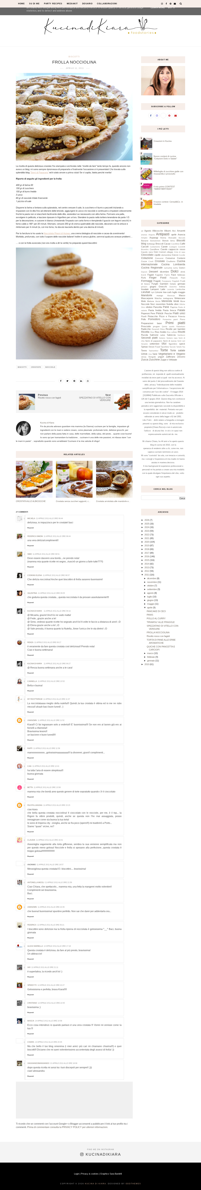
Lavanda (170, 289)
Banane (144, 241)
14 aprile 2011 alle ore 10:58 (48, 1021)
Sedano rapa (171, 338)
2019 (147, 545)
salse (162, 335)
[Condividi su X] (67, 380)
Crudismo (170, 261)
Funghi (155, 284)
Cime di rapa (179, 252)
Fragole (157, 281)
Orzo (143, 307)
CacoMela (175, 244)
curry (175, 268)
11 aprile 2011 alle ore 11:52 (51, 720)
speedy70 (32, 985)
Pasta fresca (169, 310)
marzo (150, 653)
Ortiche (182, 304)
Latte (163, 289)
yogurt (161, 356)
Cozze (144, 261)
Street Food (154, 347)
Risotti (181, 331)
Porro (182, 319)
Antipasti (162, 234)
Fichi (143, 277)
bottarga (151, 244)
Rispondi (30, 528)
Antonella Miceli (35, 882)
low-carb (167, 292)
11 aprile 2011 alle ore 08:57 (56, 575)
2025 (147, 523)
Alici (174, 231)
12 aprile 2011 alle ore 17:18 (57, 946)
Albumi (167, 230)
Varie (154, 354)
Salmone (154, 335)
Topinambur (153, 351)
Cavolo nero (147, 252)
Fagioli (150, 275)
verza (143, 357)
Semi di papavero (153, 341)
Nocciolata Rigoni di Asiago (57, 233)
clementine (166, 255)
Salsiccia (171, 335)
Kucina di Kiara (34, 611)
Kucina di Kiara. (96, 1184)
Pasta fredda (154, 310)
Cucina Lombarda (173, 264)
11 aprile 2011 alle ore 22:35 (51, 907)
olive (176, 304)
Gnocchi (163, 286)
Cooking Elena (34, 575)
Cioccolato (147, 254)
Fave (173, 275)
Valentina (32, 593)
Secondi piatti (149, 337)
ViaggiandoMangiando (38, 1063)
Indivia (182, 287)
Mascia (30, 1021)
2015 (147, 560)
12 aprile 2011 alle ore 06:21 (50, 925)
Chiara (30, 1042)
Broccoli (159, 243)
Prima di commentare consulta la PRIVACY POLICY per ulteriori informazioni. (67, 1127)
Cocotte (182, 255)
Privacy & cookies (89, 1173)
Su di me (34, 4)
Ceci (156, 252)
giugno (153, 286)
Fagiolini (159, 275)
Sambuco (181, 335)
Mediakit (72, 4)
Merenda (167, 301)
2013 (147, 567)
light (153, 292)
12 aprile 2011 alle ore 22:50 (51, 1003)
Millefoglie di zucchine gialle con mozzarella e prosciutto (168, 172)
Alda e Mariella (35, 946)
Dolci (174, 271)
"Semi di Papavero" (39, 172)
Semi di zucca (170, 341)
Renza (30, 642)
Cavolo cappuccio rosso (173, 249)
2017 (147, 553)
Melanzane (180, 298)
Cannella (32, 681)
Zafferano (170, 356)
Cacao (167, 243)
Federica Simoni (35, 536)
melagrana (168, 298)
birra (172, 241)
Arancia (181, 234)
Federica (31, 925)
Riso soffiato (172, 332)
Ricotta (145, 331)
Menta (157, 301)
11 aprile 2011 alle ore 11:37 (56, 699)
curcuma (168, 268)
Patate (181, 310)
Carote (164, 246)
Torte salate (177, 350)
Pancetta (157, 307)
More (182, 301)
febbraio (181, 275)
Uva (150, 354)
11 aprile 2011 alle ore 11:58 (46, 748)
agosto (150, 593)
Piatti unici (179, 313)
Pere (153, 313)
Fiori (183, 278)
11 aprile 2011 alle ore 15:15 (56, 805)
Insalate (145, 289)
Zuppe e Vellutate (169, 359)
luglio (174, 292)
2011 (146, 574)
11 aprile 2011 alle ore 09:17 (47, 642)
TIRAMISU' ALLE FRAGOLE (161, 622)
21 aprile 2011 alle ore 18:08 (63, 1063)
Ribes (162, 329)
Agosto (147, 230)
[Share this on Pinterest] (74, 380)
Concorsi (159, 258)
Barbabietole (155, 241)
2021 (147, 538)
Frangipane (166, 281)
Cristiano (32, 1003)
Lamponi (154, 289)
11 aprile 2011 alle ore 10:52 (51, 681)
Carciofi (144, 246)
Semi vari (181, 341)
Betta (30, 787)
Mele (143, 301)
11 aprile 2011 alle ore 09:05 (51, 593)
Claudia (31, 840)
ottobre (149, 307)
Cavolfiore (154, 249)
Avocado (172, 238)
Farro (167, 275)
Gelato (173, 284)
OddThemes (133, 1184)
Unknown (32, 720)
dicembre (164, 271)
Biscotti (74, 57)
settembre (154, 343)
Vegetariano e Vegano (171, 353)
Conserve (170, 258)
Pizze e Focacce (168, 316)
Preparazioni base (151, 323)
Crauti (150, 261)
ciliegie (170, 252)
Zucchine (154, 359)
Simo (29, 554)
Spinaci (144, 346)
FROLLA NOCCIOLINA (158, 632)
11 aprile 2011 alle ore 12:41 (45, 766)
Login (76, 1173)
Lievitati (145, 292)
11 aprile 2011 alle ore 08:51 (46, 554)
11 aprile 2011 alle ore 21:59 (58, 882)
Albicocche (157, 230)
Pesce (159, 313)
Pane (166, 306)
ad (142, 231)
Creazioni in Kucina (163, 141)
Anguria (151, 235)
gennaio (181, 284)
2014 (147, 564)
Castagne (173, 247)
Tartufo (179, 347)
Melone (150, 301)
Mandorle (146, 295)
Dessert (153, 271)
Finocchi (174, 278)
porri (175, 319)
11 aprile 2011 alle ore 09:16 (57, 611)
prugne (156, 326)
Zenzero (181, 356)
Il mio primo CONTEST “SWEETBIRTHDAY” (164, 187)
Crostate (36, 367)
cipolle (157, 255)
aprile (173, 234)
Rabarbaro (180, 327)
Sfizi (163, 343)
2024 (147, 527)
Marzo (182, 295)
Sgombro (173, 344)
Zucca (144, 359)
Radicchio (146, 329)
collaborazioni (107, 4)
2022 (147, 534)
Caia (29, 766)
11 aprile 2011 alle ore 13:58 (47, 787)
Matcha (158, 298)
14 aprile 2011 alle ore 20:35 (48, 1042)
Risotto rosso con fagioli (158, 636)
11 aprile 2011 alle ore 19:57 (50, 865)
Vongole (152, 357)
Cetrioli (162, 252)
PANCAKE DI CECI (156, 611)
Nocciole (50, 367)
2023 (147, 531)
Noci (152, 304)
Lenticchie (180, 289)
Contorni (181, 258)
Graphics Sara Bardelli (111, 1173)
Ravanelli (155, 329)
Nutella (169, 304)
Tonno (144, 350)
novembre (161, 304)
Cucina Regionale (152, 267)
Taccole (173, 347)
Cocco (175, 255)
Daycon (144, 272)
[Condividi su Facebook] (60, 380)
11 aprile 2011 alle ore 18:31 (49, 840)
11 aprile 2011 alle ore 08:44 (49, 518)
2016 (147, 556)
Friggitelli (175, 281)
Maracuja (171, 296)
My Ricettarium (34, 699)
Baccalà (182, 238)
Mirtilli (176, 301)
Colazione (147, 258)
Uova (144, 353)
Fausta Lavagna (34, 805)
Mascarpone (147, 298)
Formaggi (146, 280)
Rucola (144, 335)
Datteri (182, 268)
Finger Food (157, 277)
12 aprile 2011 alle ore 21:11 (44, 967)
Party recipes (53, 4)
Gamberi (164, 284)
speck (182, 343)
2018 (147, 549)
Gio (28, 967)
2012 (147, 571)
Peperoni (145, 313)
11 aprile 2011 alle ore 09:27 (57, 664)
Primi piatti (175, 323)
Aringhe (144, 238)
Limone (158, 292)
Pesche (168, 313)
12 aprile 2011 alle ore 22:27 (51, 985)
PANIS (150, 614)
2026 (147, 520)
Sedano (162, 338)
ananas (144, 235)
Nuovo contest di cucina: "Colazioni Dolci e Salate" (165, 157)
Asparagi (153, 237)
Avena (163, 238)
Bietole (165, 241)
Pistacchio (153, 316)
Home (21, 4)
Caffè (182, 243)
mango (160, 295)
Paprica (173, 307)
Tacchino (165, 347)
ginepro (144, 287)
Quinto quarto (168, 327)
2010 (147, 664)
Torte (164, 350)
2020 (147, 542)
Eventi (143, 275)
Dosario (87, 4)
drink (183, 272)
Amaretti (181, 230)
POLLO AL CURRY (156, 618)
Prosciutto (146, 326)
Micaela (31, 518)
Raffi (29, 748)
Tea (183, 347)
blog (143, 243)
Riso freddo (160, 332)
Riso (152, 332)
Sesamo (144, 344)
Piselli (143, 316)
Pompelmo (167, 319)
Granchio (173, 287)
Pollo (143, 319)
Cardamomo (155, 247)
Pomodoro (154, 319)
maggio (181, 292)
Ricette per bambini (175, 329)
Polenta (181, 316)
